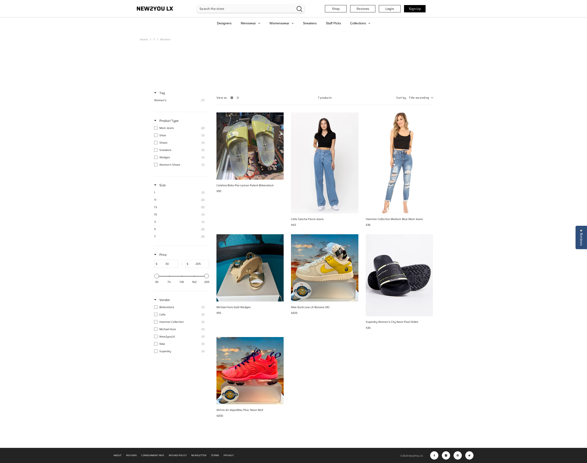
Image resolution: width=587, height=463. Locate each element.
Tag (162, 93)
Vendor (164, 300)
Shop (336, 8)
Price (163, 254)
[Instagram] (446, 455)
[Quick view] (279, 175)
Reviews (363, 8)
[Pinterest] (458, 455)
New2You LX (416, 455)
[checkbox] (180, 100)
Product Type (169, 120)
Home (144, 39)
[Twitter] (469, 455)
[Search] (250, 9)
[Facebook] (434, 455)
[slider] (156, 276)
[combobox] (246, 9)
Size (162, 185)
